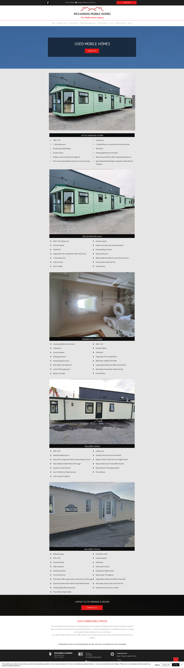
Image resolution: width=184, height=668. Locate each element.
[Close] (182, 664)
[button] (92, 101)
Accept (176, 665)
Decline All (166, 665)
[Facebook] (48, 3)
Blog (119, 660)
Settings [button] (157, 665)
